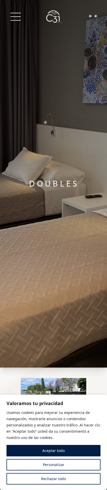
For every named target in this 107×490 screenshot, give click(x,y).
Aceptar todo (53, 450)
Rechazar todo (53, 478)
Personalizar (53, 464)
